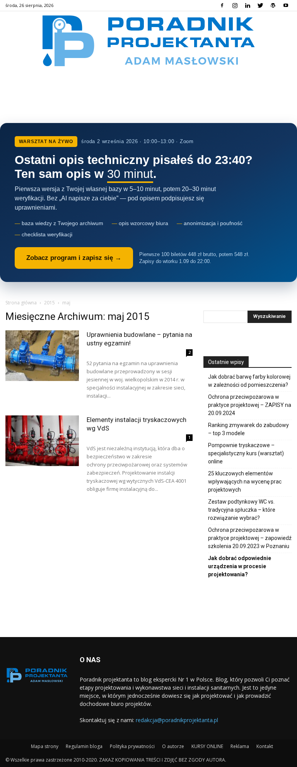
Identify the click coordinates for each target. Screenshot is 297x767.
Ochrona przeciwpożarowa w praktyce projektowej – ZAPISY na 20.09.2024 (249, 405)
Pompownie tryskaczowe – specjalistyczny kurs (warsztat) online (246, 453)
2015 (49, 302)
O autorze (173, 746)
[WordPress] (273, 5)
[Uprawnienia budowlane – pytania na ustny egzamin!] (42, 355)
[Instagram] (235, 5)
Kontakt (264, 746)
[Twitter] (260, 5)
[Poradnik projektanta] (148, 40)
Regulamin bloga (84, 746)
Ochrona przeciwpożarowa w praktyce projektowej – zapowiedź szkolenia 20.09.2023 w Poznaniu (250, 538)
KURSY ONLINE (207, 746)
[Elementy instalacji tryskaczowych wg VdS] (42, 440)
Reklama (239, 746)
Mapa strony (44, 746)
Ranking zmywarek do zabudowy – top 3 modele (248, 429)
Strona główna (21, 302)
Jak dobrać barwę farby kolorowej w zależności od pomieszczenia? (249, 381)
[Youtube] (286, 5)
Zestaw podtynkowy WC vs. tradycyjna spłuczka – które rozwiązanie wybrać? (241, 510)
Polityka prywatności (132, 746)
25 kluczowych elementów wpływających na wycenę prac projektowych (245, 481)
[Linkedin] (247, 5)
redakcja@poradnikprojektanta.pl (177, 720)
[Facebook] (222, 5)
